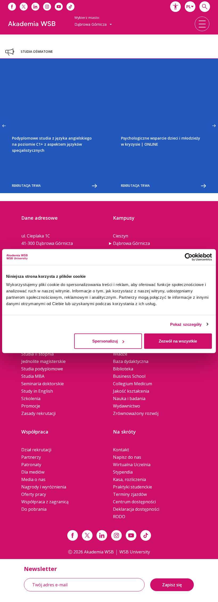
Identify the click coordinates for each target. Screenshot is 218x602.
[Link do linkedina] (35, 7)
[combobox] (190, 6)
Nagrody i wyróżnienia (43, 487)
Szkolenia (30, 398)
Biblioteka (123, 369)
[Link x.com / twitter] (87, 535)
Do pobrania (34, 509)
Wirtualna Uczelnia (131, 464)
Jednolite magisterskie (43, 361)
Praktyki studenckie (132, 487)
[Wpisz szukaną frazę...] (204, 6)
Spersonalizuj (105, 341)
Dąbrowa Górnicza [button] (91, 24)
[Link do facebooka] (12, 7)
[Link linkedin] (102, 535)
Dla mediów (32, 472)
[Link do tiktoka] (70, 7)
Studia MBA (32, 376)
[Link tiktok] (145, 535)
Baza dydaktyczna (130, 361)
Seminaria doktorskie (42, 384)
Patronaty (31, 464)
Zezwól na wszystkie (178, 341)
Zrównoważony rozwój (135, 413)
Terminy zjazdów (130, 494)
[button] (175, 6)
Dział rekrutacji (36, 450)
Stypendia (123, 472)
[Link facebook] (72, 535)
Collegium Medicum (132, 384)
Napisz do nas (127, 457)
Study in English (37, 391)
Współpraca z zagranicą (45, 502)
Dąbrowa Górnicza (131, 243)
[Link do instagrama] (47, 7)
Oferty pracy (33, 494)
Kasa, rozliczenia (129, 479)
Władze (120, 354)
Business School (129, 376)
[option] (54, 126)
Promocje (30, 406)
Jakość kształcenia (131, 391)
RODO (119, 516)
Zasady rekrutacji (38, 413)
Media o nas (33, 479)
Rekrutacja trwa (26, 186)
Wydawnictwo (126, 406)
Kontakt (121, 450)
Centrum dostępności (134, 502)
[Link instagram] (116, 535)
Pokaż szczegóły (186, 324)
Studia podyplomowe (42, 369)
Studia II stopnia (37, 354)
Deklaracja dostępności (136, 509)
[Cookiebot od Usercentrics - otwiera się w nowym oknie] (188, 257)
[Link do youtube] (59, 7)
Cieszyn (120, 236)
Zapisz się (172, 585)
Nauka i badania (129, 398)
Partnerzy (31, 457)
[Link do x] (24, 7)
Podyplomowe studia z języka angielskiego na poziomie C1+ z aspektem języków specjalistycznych (52, 144)
